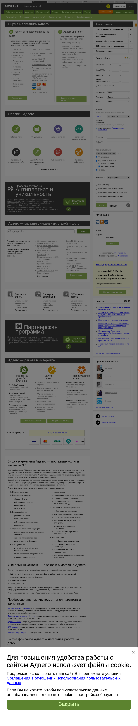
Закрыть (69, 704)
